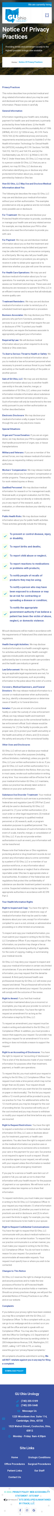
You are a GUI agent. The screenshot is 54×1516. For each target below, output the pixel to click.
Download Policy (14, 1371)
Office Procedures (14, 1464)
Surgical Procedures (39, 1464)
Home (14, 62)
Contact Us (14, 1477)
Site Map (34, 1496)
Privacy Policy (21, 1492)
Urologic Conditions (39, 1457)
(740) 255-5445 (29, 1405)
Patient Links (14, 1470)
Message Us (29, 1411)
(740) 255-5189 (29, 1401)
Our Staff (39, 1470)
